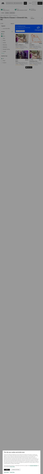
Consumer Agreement (33, 465)
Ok (7, 469)
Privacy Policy (12, 466)
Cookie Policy (12, 472)
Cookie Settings (16, 469)
